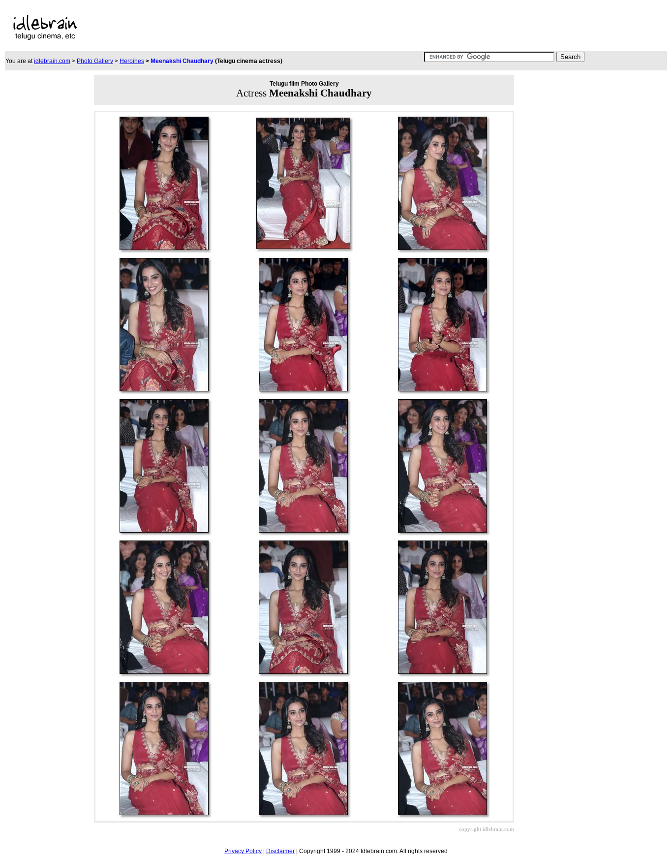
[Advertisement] (305, 27)
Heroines (132, 61)
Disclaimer (280, 851)
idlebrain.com (52, 61)
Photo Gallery (95, 61)
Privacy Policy (243, 851)
